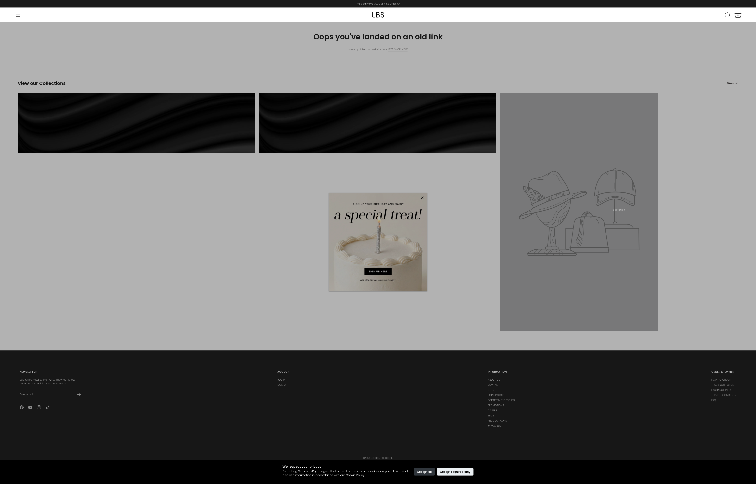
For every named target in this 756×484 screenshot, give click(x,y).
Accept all (424, 472)
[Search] (727, 15)
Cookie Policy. (355, 475)
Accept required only (455, 472)
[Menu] (18, 14)
